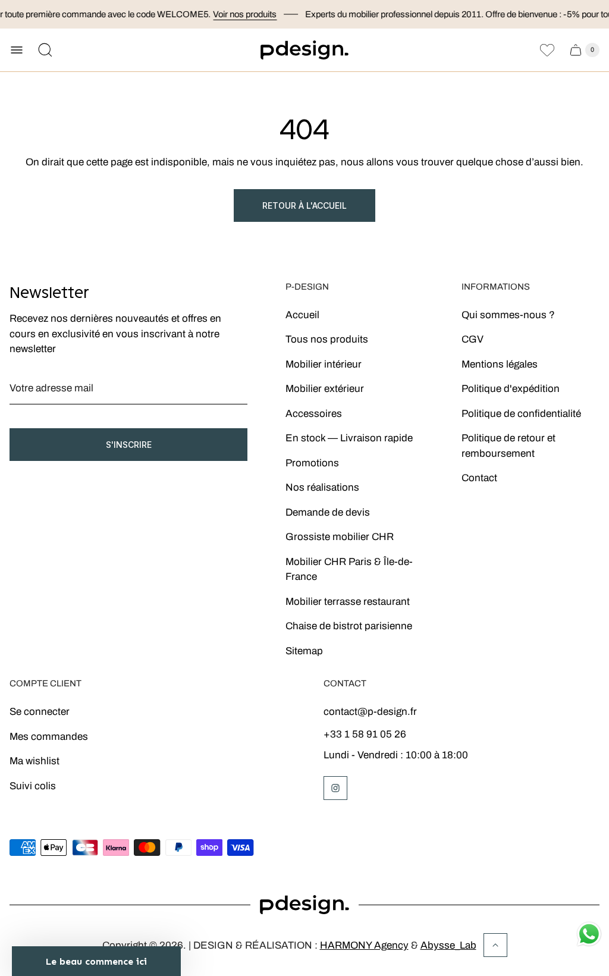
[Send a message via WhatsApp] (589, 934)
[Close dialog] (467, 401)
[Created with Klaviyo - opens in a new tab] (304, 639)
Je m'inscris (364, 586)
